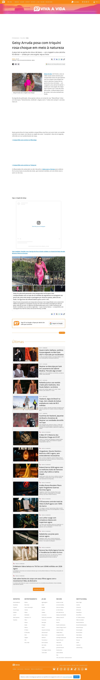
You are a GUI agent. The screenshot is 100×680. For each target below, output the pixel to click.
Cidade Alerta (59, 632)
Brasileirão (15, 605)
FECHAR (76, 677)
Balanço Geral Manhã (61, 615)
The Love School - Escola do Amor (64, 657)
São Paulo (44, 645)
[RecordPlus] (75, 2)
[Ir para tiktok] (75, 669)
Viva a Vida (23, 38)
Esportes (33, 2)
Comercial (78, 607)
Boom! (57, 622)
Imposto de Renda (46, 630)
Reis (57, 655)
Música (26, 627)
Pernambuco (44, 640)
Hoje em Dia (59, 645)
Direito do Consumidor (47, 617)
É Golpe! (43, 625)
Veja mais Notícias (38, 589)
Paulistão (15, 620)
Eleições (22, 2)
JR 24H (38, 2)
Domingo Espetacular (61, 637)
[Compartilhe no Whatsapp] (59, 59)
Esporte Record (59, 640)
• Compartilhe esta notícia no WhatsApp (24, 140)
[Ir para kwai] (64, 669)
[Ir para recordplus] (71, 669)
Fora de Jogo (16, 610)
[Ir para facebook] (82, 2)
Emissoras (78, 610)
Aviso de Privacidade (67, 677)
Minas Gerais (44, 635)
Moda (27, 38)
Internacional (44, 632)
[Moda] (50, 9)
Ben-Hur (58, 620)
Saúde (43, 647)
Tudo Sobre (44, 652)
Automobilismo (16, 602)
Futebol (14, 612)
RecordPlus (78, 615)
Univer (77, 642)
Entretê (27, 2)
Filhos (25, 620)
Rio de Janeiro (45, 642)
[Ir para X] (84, 2)
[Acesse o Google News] (61, 59)
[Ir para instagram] (86, 2)
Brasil (43, 605)
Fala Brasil (58, 642)
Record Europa (79, 627)
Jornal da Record (60, 647)
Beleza (25, 602)
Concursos (44, 615)
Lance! (14, 615)
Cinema (26, 610)
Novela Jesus (59, 650)
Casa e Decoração (28, 607)
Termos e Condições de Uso (37, 669)
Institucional (81, 599)
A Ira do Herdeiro (60, 605)
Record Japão (79, 630)
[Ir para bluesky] (54, 669)
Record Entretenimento (81, 625)
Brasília (17, 2)
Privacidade (27, 669)
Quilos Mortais (59, 652)
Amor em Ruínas (60, 607)
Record (42, 2)
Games (26, 622)
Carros (43, 610)
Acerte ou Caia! (59, 602)
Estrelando (26, 615)
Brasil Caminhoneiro (60, 625)
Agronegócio (44, 602)
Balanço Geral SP (60, 617)
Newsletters (79, 612)
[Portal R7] (3, 2)
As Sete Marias (59, 610)
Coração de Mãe (60, 635)
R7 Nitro (26, 630)
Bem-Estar (26, 605)
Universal (78, 645)
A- (18, 64)
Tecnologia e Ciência (46, 650)
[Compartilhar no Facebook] (54, 59)
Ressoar (78, 640)
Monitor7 (44, 637)
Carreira (78, 605)
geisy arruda (62, 332)
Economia (44, 620)
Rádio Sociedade (80, 620)
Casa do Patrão (59, 630)
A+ (16, 64)
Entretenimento (30, 599)
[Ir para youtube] (85, 669)
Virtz (25, 640)
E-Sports (15, 607)
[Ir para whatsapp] (82, 669)
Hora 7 (43, 627)
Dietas (25, 612)
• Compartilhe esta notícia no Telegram (24, 165)
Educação (44, 622)
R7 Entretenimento (15, 38)
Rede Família (79, 637)
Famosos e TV (27, 617)
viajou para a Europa (48, 169)
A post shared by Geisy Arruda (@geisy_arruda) (38, 246)
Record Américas (80, 622)
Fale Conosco (20, 669)
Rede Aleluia (79, 635)
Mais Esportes (16, 617)
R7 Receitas (27, 632)
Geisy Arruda (48, 74)
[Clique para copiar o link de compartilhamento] (64, 59)
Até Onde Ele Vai (60, 612)
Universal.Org (79, 647)
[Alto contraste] (13, 64)
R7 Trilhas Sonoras (80, 617)
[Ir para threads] (68, 669)
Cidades (43, 612)
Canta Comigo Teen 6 (61, 627)
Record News (49, 2)
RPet (25, 635)
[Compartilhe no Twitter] (52, 59)
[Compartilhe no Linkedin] (56, 59)
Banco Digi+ (79, 602)
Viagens (26, 637)
